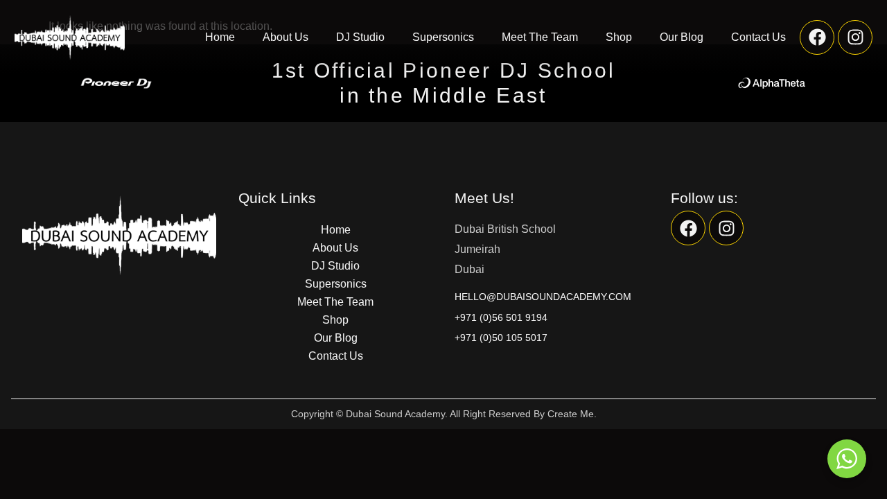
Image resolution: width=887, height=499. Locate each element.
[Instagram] (855, 37)
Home (220, 37)
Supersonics (443, 37)
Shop (619, 37)
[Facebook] (817, 37)
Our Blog (681, 37)
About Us (285, 37)
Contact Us (758, 37)
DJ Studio (360, 37)
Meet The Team (540, 37)
